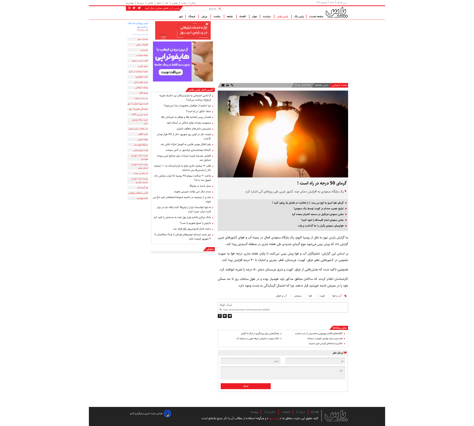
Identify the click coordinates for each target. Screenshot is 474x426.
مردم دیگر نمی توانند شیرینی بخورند (192, 191)
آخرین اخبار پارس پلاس (200, 90)
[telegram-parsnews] (138, 8)
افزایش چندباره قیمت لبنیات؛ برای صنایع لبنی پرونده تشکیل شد (184, 158)
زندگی (193, 3)
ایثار (167, 3)
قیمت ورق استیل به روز (137, 103)
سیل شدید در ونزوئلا (200, 186)
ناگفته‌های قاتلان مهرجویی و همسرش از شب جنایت (319, 333)
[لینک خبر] (231, 85)
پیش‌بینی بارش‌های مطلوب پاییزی (194, 129)
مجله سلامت (142, 55)
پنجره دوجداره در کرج (138, 71)
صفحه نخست (316, 16)
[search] (220, 8)
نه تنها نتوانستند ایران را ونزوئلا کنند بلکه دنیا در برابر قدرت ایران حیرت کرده (184, 209)
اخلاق (159, 3)
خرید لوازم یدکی (141, 82)
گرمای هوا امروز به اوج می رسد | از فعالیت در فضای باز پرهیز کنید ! (308, 203)
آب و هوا (336, 296)
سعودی (298, 296)
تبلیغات (286, 412)
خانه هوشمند (142, 198)
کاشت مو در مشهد (139, 60)
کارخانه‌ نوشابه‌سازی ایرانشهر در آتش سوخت (188, 150)
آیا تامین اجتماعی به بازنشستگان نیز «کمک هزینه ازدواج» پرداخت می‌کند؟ (185, 98)
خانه (345, 85)
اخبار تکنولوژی (142, 77)
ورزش (204, 16)
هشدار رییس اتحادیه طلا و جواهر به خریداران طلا (186, 117)
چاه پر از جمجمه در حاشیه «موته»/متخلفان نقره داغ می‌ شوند (182, 199)
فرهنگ (192, 16)
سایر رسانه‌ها (340, 328)
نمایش (209, 249)
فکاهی (150, 3)
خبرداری (144, 50)
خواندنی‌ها (130, 3)
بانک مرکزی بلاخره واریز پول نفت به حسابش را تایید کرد (182, 217)
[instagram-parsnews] (129, 8)
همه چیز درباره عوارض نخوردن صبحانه (325, 338)
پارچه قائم (143, 93)
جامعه (230, 16)
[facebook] (220, 316)
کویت (322, 296)
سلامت (184, 3)
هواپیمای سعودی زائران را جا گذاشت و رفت (321, 226)
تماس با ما (270, 412)
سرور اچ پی (143, 66)
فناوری (175, 3)
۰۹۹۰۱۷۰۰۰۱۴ (142, 30)
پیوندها (254, 412)
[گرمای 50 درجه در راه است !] (230, 316)
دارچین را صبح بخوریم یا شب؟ (195, 223)
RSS (313, 412)
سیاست (267, 16)
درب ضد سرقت (141, 98)
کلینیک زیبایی (142, 44)
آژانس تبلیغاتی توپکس (138, 193)
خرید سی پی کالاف (139, 114)
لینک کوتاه (225, 305)
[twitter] (225, 316)
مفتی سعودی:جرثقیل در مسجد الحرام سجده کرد (318, 214)
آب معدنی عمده (141, 173)
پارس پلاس (283, 16)
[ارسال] (223, 85)
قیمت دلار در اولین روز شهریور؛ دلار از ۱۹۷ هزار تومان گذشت (184, 136)
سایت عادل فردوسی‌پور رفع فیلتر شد (192, 229)
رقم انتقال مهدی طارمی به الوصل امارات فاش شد (186, 144)
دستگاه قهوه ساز (141, 145)
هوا (310, 296)
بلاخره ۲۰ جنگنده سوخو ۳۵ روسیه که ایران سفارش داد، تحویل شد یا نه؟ (182, 178)
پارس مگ (299, 16)
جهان (254, 16)
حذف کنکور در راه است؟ (198, 111)
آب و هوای (281, 296)
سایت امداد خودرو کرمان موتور (140, 166)
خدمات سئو (143, 39)
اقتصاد (242, 16)
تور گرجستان (142, 187)
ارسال (245, 386)
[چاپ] (227, 85)
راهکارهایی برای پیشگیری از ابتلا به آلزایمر (260, 333)
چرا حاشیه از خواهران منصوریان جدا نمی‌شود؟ (187, 106)
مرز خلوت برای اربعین (138, 128)
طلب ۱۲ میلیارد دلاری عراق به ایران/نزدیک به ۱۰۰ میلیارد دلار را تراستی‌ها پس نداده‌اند (182, 168)
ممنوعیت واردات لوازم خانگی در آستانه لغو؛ (189, 123)
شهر (181, 16)
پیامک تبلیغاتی (141, 87)
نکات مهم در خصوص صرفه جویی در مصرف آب (257, 338)
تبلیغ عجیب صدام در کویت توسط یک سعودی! (319, 209)
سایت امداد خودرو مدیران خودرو (140, 180)
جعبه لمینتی (142, 139)
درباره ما (300, 412)
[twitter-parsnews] (133, 8)
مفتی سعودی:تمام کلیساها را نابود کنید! (322, 220)
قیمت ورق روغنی (140, 150)
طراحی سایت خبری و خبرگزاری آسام (146, 413)
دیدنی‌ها (140, 3)
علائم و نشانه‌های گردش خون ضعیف (326, 343)
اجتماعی (336, 85)
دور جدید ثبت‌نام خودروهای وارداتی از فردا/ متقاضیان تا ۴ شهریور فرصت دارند (182, 236)
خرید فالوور (143, 134)
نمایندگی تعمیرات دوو (138, 109)
